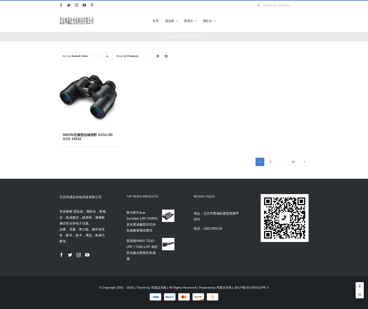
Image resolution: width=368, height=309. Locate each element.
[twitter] (68, 5)
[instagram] (76, 5)
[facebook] (61, 5)
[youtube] (84, 5)
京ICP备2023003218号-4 (251, 287)
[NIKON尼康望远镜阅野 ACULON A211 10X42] (89, 99)
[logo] (76, 18)
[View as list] (166, 56)
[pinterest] (92, 5)
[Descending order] (107, 56)
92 (293, 161)
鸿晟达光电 (158, 287)
